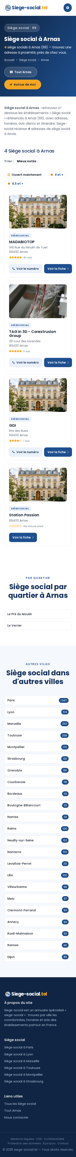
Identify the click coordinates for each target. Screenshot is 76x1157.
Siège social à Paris (18, 1047)
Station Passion (24, 515)
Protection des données (24, 1143)
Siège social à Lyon (18, 1054)
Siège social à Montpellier (23, 1075)
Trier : (9, 161)
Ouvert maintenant (27, 175)
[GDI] (38, 395)
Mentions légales (22, 1139)
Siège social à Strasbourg (23, 1081)
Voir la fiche (57, 269)
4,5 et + (17, 183)
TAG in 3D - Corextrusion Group (32, 333)
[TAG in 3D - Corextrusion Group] (38, 301)
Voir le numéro (27, 269)
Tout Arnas (22, 72)
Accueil (9, 60)
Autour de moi (25, 84)
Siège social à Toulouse (22, 1068)
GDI (12, 425)
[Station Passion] (38, 485)
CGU (39, 1139)
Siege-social (30, 7)
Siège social (27, 60)
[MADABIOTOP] (38, 212)
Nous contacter (16, 1117)
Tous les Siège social (20, 1104)
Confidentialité (54, 1139)
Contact (62, 1143)
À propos (49, 1143)
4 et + (59, 175)
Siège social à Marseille (21, 1061)
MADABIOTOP (22, 241)
